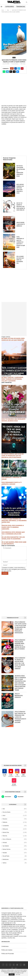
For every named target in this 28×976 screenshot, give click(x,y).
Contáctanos (5, 946)
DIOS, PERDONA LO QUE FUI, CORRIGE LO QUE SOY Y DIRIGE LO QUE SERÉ (21, 242)
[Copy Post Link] (10, 71)
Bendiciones (15, 859)
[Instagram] (10, 965)
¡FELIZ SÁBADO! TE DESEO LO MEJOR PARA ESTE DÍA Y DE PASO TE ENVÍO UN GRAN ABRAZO (20, 663)
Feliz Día (15, 835)
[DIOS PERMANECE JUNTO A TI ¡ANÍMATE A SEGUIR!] (2, 480)
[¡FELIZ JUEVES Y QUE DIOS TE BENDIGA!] (9, 224)
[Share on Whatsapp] (4, 71)
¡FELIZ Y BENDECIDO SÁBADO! (19, 695)
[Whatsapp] (20, 965)
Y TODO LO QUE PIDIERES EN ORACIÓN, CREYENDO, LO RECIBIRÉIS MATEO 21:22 (14, 520)
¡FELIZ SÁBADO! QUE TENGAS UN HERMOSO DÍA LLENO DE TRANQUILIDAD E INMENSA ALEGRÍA (20, 717)
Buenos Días (15, 832)
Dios (8, 10)
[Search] (26, 2)
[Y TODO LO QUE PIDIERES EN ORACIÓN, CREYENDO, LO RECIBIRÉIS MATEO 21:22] (14, 487)
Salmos (15, 862)
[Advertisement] (14, 18)
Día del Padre (15, 856)
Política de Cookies (6, 950)
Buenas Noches (15, 849)
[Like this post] (12, 68)
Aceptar (11, 974)
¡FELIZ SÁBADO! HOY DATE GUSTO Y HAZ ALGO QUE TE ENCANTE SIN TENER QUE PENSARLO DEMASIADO (20, 627)
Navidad (15, 852)
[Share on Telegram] (7, 71)
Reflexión (15, 822)
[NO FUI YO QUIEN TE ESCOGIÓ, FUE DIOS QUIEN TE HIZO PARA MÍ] (9, 206)
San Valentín (15, 846)
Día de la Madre (15, 812)
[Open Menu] (1, 6)
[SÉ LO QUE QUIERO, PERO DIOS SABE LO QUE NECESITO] (2, 540)
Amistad (15, 842)
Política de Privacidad (7, 953)
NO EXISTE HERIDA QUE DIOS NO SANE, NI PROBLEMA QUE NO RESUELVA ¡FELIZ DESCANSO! (12, 455)
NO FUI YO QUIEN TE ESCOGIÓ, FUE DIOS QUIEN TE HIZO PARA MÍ (21, 206)
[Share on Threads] (14, 71)
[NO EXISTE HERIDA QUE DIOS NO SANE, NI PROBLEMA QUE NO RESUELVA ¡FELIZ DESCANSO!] (14, 424)
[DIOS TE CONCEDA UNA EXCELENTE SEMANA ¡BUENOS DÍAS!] (14, 385)
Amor (15, 815)
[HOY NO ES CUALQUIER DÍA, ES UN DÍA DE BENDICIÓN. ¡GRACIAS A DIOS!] (9, 171)
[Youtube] (17, 965)
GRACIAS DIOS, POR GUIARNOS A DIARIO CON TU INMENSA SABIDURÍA (12, 527)
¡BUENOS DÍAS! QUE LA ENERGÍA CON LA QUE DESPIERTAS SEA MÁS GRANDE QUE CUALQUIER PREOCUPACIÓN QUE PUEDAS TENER (20, 683)
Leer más (18, 974)
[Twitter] (6, 965)
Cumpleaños (15, 825)
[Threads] (16, 968)
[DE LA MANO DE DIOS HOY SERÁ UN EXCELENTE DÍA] (9, 260)
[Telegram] (24, 965)
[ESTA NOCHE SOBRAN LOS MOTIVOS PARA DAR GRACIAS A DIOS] (9, 189)
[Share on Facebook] (15, 68)
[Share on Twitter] (18, 68)
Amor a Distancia (15, 839)
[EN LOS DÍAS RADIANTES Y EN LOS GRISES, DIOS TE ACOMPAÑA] (2, 535)
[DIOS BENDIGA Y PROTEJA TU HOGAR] (14, 460)
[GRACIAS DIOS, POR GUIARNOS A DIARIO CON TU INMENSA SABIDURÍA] (2, 524)
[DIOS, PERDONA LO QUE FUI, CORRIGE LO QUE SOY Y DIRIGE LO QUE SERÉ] (9, 242)
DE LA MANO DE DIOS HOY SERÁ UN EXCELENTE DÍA (20, 260)
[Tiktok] (12, 968)
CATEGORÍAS (9, 6)
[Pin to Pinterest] (22, 68)
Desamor (15, 818)
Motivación (15, 829)
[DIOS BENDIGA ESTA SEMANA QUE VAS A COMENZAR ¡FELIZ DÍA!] (2, 530)
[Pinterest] (13, 965)
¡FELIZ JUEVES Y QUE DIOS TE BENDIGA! (21, 224)
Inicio (2, 10)
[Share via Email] (17, 71)
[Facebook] (3, 965)
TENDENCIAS (20, 6)
